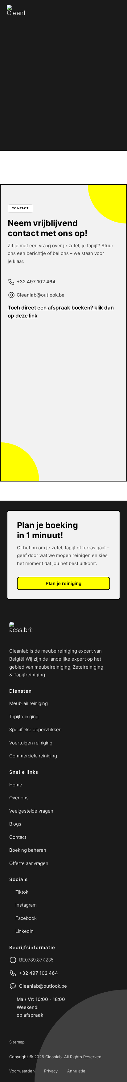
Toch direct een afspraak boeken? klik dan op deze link (61, 312)
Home (15, 785)
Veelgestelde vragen (31, 811)
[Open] (115, 75)
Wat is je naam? (33, 340)
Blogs (15, 824)
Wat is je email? (33, 370)
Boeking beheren (27, 850)
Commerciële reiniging (33, 756)
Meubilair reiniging (28, 703)
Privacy (51, 1070)
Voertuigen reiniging (30, 743)
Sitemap (17, 1041)
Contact (17, 837)
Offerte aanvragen (28, 863)
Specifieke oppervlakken (35, 729)
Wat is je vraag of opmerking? (50, 399)
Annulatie (76, 1070)
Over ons (19, 798)
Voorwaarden (22, 1070)
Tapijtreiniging (24, 716)
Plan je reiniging (63, 583)
